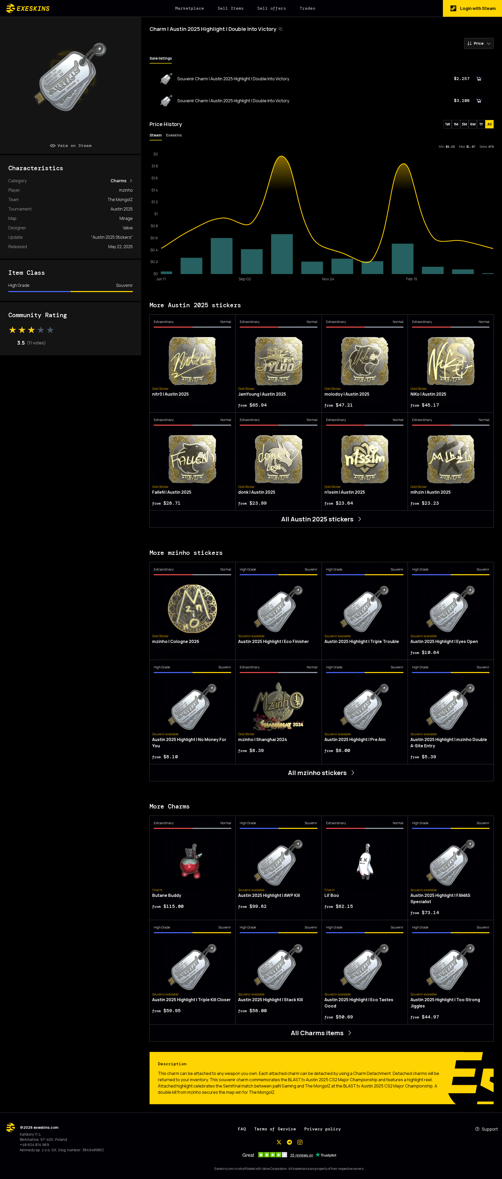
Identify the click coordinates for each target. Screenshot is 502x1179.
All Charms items (317, 1032)
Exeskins (174, 135)
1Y (481, 124)
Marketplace (189, 8)
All (489, 124)
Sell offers (271, 8)
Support (490, 1129)
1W (447, 124)
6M (473, 124)
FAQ (242, 1129)
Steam (156, 135)
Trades (307, 8)
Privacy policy (322, 1129)
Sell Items (231, 8)
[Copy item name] (280, 29)
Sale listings (161, 58)
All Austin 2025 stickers (317, 519)
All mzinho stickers (317, 772)
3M (464, 124)
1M (456, 124)
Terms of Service (275, 1129)
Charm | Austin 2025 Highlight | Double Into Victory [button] (213, 28)
